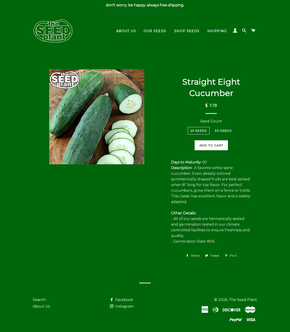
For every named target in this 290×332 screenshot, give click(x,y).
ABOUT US (126, 31)
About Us (41, 306)
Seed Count (211, 121)
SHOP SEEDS (187, 31)
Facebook (123, 300)
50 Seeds (223, 130)
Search (39, 300)
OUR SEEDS (155, 31)
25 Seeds (199, 130)
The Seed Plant (243, 300)
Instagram (124, 306)
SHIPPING (217, 31)
